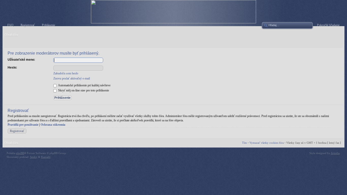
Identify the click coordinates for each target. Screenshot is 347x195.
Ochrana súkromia (53, 124)
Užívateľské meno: (21, 59)
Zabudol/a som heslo (65, 73)
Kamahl (45, 156)
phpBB (20, 153)
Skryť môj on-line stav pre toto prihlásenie (83, 90)
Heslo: (12, 67)
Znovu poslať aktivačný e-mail (71, 78)
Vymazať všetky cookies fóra (266, 142)
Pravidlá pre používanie (23, 124)
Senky (33, 156)
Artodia (335, 153)
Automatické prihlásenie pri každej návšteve (84, 85)
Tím (244, 142)
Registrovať (17, 131)
